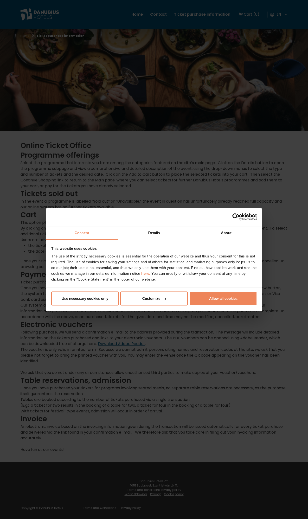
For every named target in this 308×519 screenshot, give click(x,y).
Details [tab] (154, 233)
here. (146, 273)
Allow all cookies (223, 298)
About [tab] (226, 233)
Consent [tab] (82, 233)
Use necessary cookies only (85, 298)
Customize (151, 298)
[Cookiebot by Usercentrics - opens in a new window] (236, 217)
